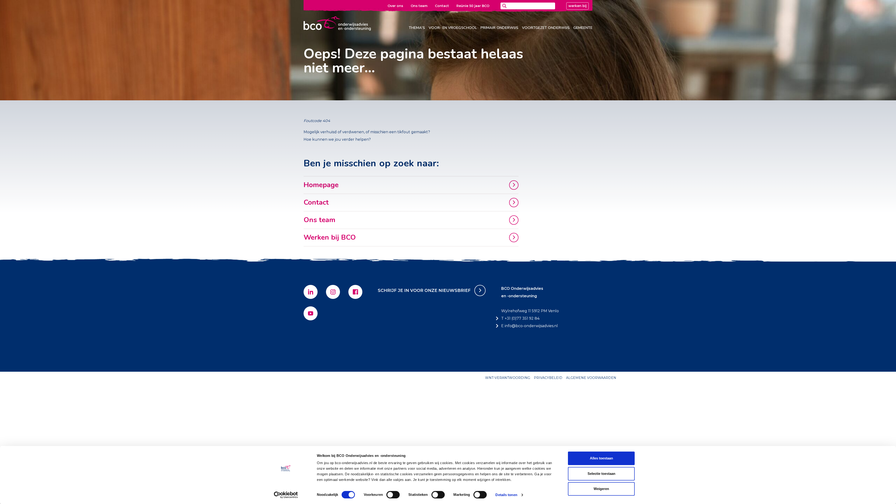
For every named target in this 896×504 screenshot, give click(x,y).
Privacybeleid (548, 378)
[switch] (393, 494)
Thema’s (417, 27)
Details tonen (506, 495)
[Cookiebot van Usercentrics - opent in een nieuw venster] (286, 494)
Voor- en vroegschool (453, 27)
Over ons (395, 6)
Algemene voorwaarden (591, 378)
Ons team (419, 6)
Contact (442, 6)
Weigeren (601, 489)
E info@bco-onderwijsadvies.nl (529, 326)
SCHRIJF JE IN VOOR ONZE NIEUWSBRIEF (424, 290)
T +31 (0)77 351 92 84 (520, 318)
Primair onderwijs (499, 27)
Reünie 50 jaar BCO (472, 6)
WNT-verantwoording (507, 378)
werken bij (577, 6)
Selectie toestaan (601, 474)
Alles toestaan (601, 458)
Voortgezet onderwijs (546, 27)
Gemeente (582, 27)
